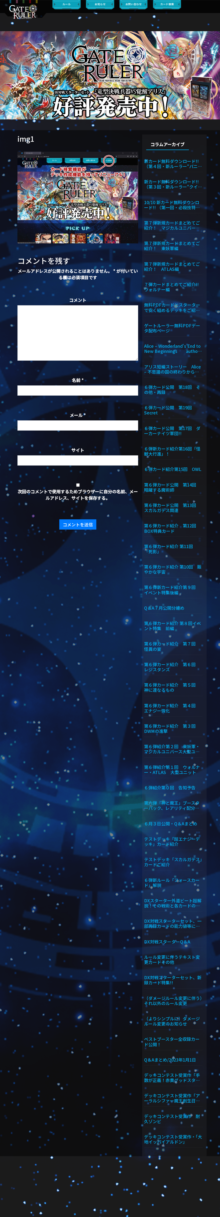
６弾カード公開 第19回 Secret (170, 409)
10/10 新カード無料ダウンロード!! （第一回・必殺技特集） (173, 204)
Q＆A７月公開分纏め (164, 608)
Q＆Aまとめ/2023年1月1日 (170, 1059)
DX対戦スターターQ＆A (167, 941)
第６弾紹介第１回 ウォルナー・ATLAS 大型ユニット (172, 769)
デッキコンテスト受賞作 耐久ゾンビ (172, 1118)
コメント (77, 300)
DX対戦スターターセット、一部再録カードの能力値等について (172, 923)
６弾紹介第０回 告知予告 (170, 787)
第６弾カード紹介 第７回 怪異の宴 (172, 645)
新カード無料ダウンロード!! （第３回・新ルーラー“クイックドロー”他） (173, 183)
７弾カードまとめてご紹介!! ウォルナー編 (173, 286)
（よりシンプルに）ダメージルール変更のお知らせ (172, 1020)
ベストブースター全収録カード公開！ (172, 1041)
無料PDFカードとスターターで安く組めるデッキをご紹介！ (172, 307)
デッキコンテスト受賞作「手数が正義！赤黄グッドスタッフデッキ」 (172, 1077)
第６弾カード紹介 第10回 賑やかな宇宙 (172, 568)
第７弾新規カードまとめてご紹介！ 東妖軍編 (172, 245)
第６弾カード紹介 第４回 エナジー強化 (172, 707)
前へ (6, 75)
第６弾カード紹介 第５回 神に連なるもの (172, 687)
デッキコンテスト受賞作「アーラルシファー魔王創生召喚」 (173, 1097)
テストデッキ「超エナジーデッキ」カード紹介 (172, 841)
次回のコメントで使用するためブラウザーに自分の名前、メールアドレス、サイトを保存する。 (78, 494)
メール (78, 415)
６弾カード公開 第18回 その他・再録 (172, 389)
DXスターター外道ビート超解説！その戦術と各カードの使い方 (172, 902)
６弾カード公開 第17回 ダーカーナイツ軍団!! (172, 430)
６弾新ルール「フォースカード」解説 (172, 882)
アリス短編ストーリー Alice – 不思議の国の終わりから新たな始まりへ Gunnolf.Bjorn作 (172, 368)
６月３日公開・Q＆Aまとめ (170, 823)
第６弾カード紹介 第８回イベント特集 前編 (172, 625)
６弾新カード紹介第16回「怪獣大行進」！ (172, 450)
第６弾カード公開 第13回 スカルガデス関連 (172, 507)
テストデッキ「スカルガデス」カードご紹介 (173, 861)
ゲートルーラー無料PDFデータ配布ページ (172, 327)
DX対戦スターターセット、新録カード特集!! (172, 979)
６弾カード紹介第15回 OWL (172, 469)
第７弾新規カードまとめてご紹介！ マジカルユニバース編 (172, 224)
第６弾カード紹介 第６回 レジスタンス (172, 666)
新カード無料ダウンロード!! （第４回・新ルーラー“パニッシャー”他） (173, 163)
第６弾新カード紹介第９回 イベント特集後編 (172, 589)
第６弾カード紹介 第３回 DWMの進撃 (172, 728)
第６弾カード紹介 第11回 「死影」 (170, 548)
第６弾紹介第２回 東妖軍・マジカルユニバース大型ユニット (172, 748)
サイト (77, 450)
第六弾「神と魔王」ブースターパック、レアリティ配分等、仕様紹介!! (172, 805)
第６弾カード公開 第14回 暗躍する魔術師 (172, 486)
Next (213, 75)
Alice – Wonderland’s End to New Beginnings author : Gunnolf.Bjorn (172, 348)
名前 (78, 380)
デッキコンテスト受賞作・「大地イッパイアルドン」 (173, 1138)
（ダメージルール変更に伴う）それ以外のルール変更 (173, 1000)
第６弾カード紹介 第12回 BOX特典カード (172, 527)
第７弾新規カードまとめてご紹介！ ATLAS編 (172, 266)
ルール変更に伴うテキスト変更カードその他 (172, 959)
